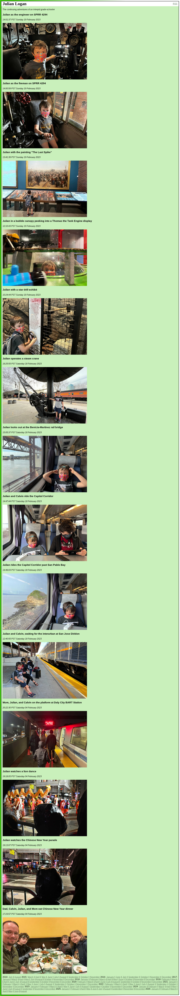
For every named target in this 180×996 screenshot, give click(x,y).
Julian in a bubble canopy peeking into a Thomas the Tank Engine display (47, 221)
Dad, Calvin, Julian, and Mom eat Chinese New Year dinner (38, 908)
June (50, 977)
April (37, 977)
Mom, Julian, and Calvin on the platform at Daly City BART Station (42, 702)
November (95, 977)
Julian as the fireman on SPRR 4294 (24, 83)
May (44, 977)
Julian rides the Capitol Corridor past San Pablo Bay (34, 564)
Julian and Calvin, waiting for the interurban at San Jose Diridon (41, 633)
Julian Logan (14, 3)
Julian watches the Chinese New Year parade (30, 840)
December (166, 977)
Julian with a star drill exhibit (20, 289)
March (30, 977)
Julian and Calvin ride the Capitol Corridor (28, 496)
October (84, 977)
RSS (175, 4)
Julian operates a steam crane (21, 358)
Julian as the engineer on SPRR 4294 (25, 14)
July (11, 977)
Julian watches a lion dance (19, 771)
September (73, 977)
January (110, 977)
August (17, 977)
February (94, 979)
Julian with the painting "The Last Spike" (27, 152)
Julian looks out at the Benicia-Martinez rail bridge (33, 427)
